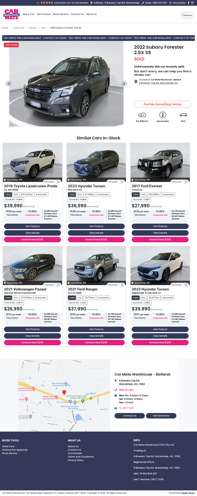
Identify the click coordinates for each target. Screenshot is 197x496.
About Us (91, 14)
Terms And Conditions (81, 456)
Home (5, 27)
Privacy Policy (76, 460)
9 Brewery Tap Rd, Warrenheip (122, 2)
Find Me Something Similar (163, 104)
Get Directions (161, 415)
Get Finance (44, 14)
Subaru (33, 27)
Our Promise (75, 453)
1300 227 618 (160, 2)
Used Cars (18, 27)
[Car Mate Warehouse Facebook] (189, 2)
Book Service (60, 14)
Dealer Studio (188, 493)
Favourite (49, 182)
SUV (44, 27)
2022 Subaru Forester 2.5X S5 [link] (65, 27)
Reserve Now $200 (32, 239)
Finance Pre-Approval (14, 449)
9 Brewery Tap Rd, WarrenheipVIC (158, 83)
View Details (32, 233)
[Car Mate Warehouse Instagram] (193, 2)
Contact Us (77, 14)
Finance (187, 15)
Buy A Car (28, 14)
